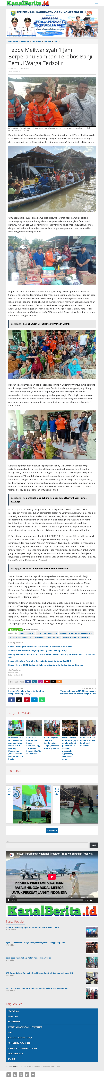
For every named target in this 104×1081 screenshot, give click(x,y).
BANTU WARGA (26, 633)
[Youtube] (47, 681)
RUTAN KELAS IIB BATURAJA (20, 1037)
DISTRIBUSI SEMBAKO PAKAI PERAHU (76, 633)
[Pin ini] (27, 699)
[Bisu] (91, 900)
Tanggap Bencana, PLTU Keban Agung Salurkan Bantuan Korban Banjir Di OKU (78, 691)
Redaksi (37, 1067)
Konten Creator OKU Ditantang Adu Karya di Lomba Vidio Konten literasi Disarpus (45, 665)
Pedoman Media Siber (51, 1067)
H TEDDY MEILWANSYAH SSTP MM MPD (27, 637)
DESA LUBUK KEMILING (47, 633)
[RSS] (59, 681)
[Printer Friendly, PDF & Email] (15, 629)
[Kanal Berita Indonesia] (27, 3)
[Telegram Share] (34, 699)
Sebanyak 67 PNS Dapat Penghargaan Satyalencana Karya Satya (37, 650)
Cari (7, 841)
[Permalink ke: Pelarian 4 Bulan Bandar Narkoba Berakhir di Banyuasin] (88, 728)
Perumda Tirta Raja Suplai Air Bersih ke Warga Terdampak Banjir (26, 691)
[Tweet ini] (19, 699)
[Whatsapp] (42, 699)
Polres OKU (13, 1016)
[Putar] (9, 900)
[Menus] (96, 3)
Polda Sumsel (14, 1022)
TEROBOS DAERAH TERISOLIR (75, 637)
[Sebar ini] (11, 699)
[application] (52, 877)
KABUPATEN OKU (15, 1053)
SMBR (10, 1032)
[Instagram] (40, 681)
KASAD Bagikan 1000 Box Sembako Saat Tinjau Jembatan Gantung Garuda (51, 743)
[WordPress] (34, 681)
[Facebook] (28, 681)
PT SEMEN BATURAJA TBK (19, 1043)
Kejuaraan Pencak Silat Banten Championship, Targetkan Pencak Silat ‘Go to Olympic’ (33, 746)
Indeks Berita (26, 1067)
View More (52, 830)
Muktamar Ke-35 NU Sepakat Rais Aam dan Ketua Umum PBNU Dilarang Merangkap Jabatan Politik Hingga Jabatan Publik (16, 748)
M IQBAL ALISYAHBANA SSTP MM (22, 1048)
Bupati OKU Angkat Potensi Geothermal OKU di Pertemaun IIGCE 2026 (40, 646)
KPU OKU (11, 1059)
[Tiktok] (53, 681)
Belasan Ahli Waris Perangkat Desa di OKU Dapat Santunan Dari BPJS (39, 661)
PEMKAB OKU (53, 637)
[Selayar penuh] (95, 900)
